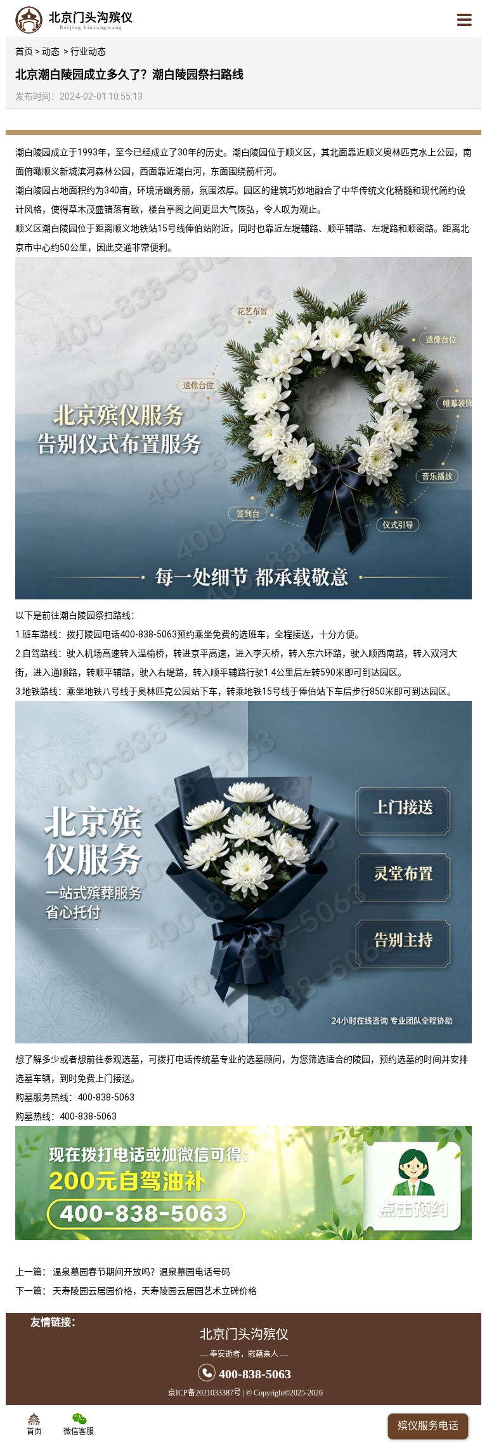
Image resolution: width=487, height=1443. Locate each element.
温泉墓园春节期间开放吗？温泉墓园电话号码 (141, 1272)
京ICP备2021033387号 (204, 1392)
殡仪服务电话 (428, 1426)
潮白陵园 (33, 152)
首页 (24, 51)
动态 (51, 51)
